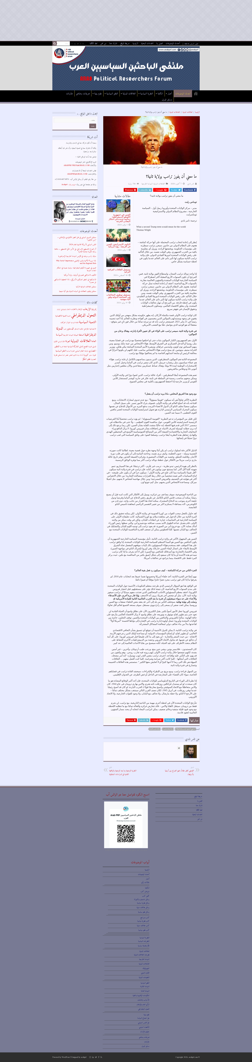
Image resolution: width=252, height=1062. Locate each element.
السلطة (81, 335)
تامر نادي (190, 184)
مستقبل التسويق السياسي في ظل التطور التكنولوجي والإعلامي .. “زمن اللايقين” (76, 239)
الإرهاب (87, 309)
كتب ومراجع (144, 917)
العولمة (67, 341)
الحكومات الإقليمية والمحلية (141, 995)
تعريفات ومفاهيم (83, 94)
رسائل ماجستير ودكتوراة (141, 899)
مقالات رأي (145, 882)
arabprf (83, 1057)
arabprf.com (193, 1057)
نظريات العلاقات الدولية (141, 954)
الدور (65, 329)
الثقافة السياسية (75, 322)
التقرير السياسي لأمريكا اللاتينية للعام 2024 (82, 244)
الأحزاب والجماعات (143, 1000)
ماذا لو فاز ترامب (168, 729)
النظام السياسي (79, 351)
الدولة (59, 328)
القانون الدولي (145, 973)
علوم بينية (98, 94)
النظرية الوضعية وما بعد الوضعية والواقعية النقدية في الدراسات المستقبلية (122, 771)
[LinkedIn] (75, 44)
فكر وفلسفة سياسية (143, 945)
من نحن (103, 43)
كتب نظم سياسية (143, 930)
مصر (66, 355)
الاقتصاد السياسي (144, 1027)
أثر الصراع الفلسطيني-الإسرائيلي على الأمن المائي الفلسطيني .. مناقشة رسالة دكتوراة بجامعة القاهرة (75, 250)
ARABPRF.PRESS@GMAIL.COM (77, 165)
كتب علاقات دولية (143, 925)
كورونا (86, 355)
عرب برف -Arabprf (69, 184)
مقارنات (69, 94)
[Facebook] (81, 44)
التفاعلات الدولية (174, 112)
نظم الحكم (86, 359)
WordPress (66, 1057)
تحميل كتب (145, 896)
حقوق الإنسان (144, 1031)
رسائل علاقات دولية (143, 907)
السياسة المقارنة (144, 986)
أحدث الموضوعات (173, 43)
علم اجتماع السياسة (143, 1018)
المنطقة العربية (63, 346)
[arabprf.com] (126, 68)
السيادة (76, 335)
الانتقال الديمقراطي (66, 309)
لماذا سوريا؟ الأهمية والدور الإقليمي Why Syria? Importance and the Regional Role (76, 262)
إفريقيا (93, 309)
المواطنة (86, 351)
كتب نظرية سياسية (143, 921)
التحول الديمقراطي (83, 315)
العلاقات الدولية (129, 94)
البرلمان (58, 309)
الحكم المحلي (86, 329)
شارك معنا (113, 43)
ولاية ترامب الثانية (155, 729)
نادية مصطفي (61, 355)
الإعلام (80, 309)
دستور (90, 355)
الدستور (70, 328)
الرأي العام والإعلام (143, 1004)
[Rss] (83, 44)
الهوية (94, 355)
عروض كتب (145, 891)
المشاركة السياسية (73, 346)
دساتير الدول (167, 100)
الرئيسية (135, 43)
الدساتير (76, 329)
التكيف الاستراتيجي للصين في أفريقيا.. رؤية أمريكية (118, 245)
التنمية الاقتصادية (61, 316)
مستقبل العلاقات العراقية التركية (118, 270)
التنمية (68, 316)
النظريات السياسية (143, 941)
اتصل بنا (159, 43)
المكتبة (160, 94)
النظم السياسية (112, 94)
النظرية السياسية (146, 94)
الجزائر (68, 322)
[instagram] (72, 44)
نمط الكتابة (93, 43)
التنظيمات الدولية (144, 977)
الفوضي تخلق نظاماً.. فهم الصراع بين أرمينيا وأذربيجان (179, 771)
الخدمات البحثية (147, 43)
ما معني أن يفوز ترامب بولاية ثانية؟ (186, 729)
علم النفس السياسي (143, 1022)
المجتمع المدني (83, 346)
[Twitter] (78, 44)
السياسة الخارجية (147, 184)
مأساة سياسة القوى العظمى (76, 355)
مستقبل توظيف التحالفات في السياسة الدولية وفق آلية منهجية (118, 297)
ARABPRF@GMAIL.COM (77, 174)
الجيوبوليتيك (145, 968)
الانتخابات (74, 309)
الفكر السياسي (61, 341)
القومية (90, 346)
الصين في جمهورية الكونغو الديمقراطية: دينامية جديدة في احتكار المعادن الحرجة (119, 217)
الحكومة (81, 329)
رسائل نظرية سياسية (143, 903)
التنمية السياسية (87, 322)
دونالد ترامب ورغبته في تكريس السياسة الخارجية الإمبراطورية (77, 256)
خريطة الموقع (125, 43)
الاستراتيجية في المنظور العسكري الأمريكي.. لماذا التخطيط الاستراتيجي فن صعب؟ (75, 281)
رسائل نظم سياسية (143, 912)
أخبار (170, 94)
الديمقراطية (90, 335)
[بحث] (54, 43)
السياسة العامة (145, 991)
